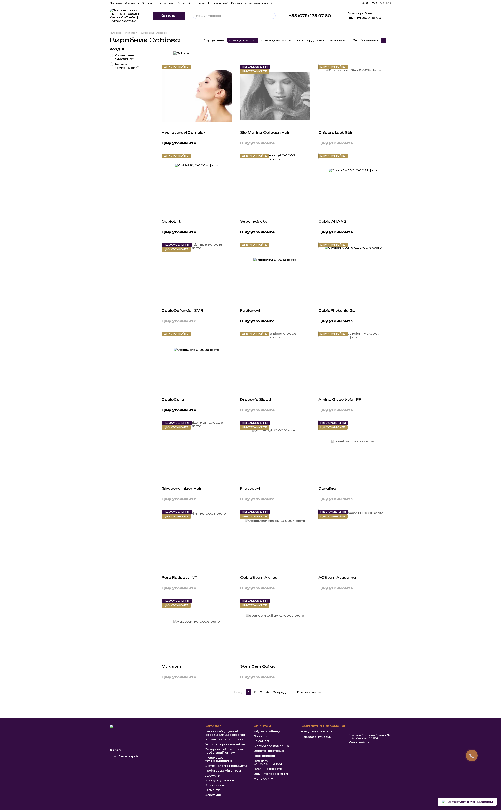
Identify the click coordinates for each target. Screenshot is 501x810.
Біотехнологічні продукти (226, 765)
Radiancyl (250, 310)
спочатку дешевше (275, 40)
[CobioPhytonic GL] (353, 274)
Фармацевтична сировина (218, 759)
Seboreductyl (254, 221)
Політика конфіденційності (251, 3)
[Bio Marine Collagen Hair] (275, 96)
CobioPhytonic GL (336, 310)
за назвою (338, 40)
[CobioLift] (197, 185)
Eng (388, 3)
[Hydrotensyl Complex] (197, 96)
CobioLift (171, 221)
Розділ (117, 49)
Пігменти (212, 790)
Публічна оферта (267, 768)
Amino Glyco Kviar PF (339, 399)
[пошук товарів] (272, 16)
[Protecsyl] (275, 452)
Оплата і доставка (191, 3)
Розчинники (215, 785)
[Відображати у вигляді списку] (388, 40)
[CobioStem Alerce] (275, 541)
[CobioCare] (197, 363)
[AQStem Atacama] (353, 541)
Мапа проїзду (358, 742)
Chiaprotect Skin (335, 132)
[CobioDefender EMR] (197, 274)
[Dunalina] (353, 452)
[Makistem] (197, 630)
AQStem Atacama (337, 577)
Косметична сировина (224, 739)
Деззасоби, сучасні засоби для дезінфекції (225, 733)
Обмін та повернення (270, 773)
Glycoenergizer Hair (182, 488)
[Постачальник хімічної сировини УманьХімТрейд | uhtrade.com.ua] (129, 733)
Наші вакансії (218, 3)
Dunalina (327, 488)
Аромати (212, 775)
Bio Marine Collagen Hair (265, 132)
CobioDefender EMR (182, 310)
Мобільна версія (125, 756)
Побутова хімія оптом (223, 770)
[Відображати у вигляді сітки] (383, 40)
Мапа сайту (263, 778)
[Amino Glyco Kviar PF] (353, 363)
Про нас (116, 3)
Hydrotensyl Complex (184, 132)
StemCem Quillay (257, 666)
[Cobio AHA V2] (353, 185)
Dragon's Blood (255, 399)
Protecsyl (250, 488)
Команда (132, 3)
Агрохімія (213, 794)
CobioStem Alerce (259, 577)
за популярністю (242, 40)
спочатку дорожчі (310, 40)
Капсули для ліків (219, 780)
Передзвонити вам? (316, 736)
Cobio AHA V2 (332, 221)
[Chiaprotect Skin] (353, 96)
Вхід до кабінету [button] (266, 731)
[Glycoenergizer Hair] (197, 452)
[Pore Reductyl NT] (197, 541)
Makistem (172, 666)
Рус (381, 3)
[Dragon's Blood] (275, 363)
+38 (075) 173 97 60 (310, 15)
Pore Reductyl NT (179, 577)
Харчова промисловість (225, 744)
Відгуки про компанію (158, 3)
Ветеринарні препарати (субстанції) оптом (224, 751)
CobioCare (173, 399)
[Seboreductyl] (275, 185)
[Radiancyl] (275, 274)
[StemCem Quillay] (275, 630)
